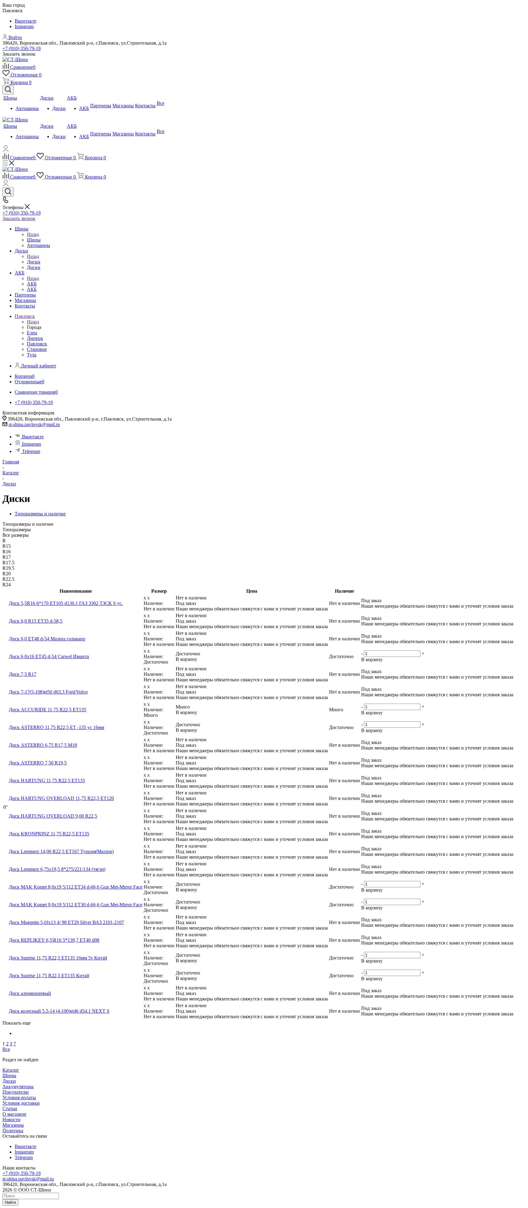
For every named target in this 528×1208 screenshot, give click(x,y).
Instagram (24, 26)
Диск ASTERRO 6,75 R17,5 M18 (43, 745)
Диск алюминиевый (30, 993)
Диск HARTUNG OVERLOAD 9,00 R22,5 (53, 816)
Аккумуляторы (18, 1086)
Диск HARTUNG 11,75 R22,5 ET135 (47, 780)
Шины (34, 239)
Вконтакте (25, 21)
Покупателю (15, 1092)
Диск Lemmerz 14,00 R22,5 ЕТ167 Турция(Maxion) (61, 851)
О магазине (14, 1114)
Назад (33, 234)
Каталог (10, 1070)
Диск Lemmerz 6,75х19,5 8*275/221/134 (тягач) (57, 869)
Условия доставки (21, 1103)
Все (6, 1049)
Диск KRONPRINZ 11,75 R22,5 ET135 (49, 833)
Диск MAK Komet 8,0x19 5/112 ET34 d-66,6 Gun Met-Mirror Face (75, 886)
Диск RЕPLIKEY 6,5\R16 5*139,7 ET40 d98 (54, 940)
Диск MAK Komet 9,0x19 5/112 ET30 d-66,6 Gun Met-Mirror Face (75, 904)
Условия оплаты (19, 1097)
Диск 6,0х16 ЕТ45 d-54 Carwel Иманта (49, 656)
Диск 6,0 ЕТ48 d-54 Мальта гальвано (47, 638)
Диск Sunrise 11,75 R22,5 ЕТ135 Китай (49, 975)
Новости (11, 1119)
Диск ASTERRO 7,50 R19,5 (38, 762)
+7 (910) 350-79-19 (21, 48)
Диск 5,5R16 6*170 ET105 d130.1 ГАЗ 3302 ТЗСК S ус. (66, 603)
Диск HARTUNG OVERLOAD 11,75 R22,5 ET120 (61, 798)
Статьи (9, 1108)
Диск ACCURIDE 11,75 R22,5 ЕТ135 (47, 709)
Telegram (31, 451)
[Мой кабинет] (5, 150)
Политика (12, 1130)
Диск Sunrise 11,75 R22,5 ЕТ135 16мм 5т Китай (58, 957)
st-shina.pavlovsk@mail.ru (34, 424)
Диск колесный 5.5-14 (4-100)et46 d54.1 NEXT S (59, 1011)
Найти (10, 1202)
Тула (31, 354)
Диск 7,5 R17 (22, 674)
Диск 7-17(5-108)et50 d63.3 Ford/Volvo (48, 691)
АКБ (32, 283)
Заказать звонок (18, 218)
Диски (33, 261)
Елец (32, 332)
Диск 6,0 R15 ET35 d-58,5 (35, 621)
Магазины (13, 1125)
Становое (37, 349)
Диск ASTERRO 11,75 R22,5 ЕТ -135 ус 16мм (56, 727)
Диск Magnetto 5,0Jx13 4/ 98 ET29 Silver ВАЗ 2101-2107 (66, 922)
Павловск (37, 343)
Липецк (35, 338)
